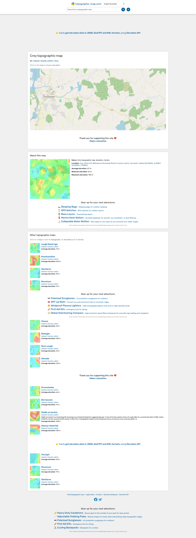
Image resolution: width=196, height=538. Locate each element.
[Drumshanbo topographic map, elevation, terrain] (35, 391)
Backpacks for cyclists (89, 528)
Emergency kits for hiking (77, 309)
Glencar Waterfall (49, 426)
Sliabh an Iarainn (49, 412)
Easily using (99, 33)
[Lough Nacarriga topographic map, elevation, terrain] (35, 248)
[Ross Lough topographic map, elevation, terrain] (35, 350)
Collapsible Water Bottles (75, 221)
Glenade (45, 358)
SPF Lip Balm (58, 301)
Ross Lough (47, 346)
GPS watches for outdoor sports (91, 211)
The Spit (45, 454)
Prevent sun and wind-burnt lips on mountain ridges (88, 302)
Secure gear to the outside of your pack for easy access (107, 513)
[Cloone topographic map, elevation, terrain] (35, 325)
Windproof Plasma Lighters (66, 305)
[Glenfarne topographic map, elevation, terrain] (35, 273)
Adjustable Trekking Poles (71, 516)
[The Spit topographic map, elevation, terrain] (35, 458)
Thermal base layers (84, 214)
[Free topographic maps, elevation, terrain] (31, 61)
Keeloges (45, 333)
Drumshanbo (47, 387)
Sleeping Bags (69, 206)
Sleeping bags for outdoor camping (93, 207)
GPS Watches (68, 210)
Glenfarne (46, 269)
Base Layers (68, 214)
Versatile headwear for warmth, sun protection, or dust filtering (110, 218)
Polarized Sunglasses (63, 298)
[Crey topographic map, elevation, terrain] (50, 179)
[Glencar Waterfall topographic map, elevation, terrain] (35, 430)
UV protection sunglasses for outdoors (92, 298)
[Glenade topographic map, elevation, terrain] (35, 362)
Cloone (44, 321)
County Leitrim (53, 247)
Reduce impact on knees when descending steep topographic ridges (115, 517)
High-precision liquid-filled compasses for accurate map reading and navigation (117, 313)
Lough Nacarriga (49, 244)
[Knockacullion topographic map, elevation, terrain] (35, 260)
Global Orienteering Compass (67, 312)
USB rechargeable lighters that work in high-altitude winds (106, 306)
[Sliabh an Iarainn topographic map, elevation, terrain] (35, 416)
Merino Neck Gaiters (72, 217)
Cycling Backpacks (67, 527)
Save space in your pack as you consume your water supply (114, 222)
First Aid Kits (58, 309)
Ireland (43, 247)
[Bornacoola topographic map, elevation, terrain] (35, 404)
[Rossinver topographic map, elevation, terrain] (35, 285)
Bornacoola (47, 400)
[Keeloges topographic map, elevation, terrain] (35, 337)
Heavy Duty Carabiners (70, 512)
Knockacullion (48, 256)
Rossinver (46, 281)
